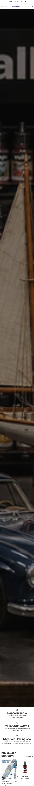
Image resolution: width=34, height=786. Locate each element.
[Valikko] (2, 6)
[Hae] (6, 6)
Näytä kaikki (29, 756)
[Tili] (28, 6)
